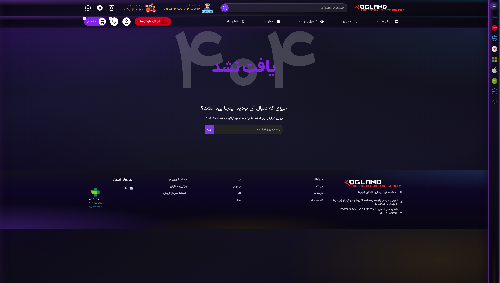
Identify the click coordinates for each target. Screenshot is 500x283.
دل (239, 193)
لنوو (239, 200)
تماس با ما (317, 200)
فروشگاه (318, 180)
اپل (239, 180)
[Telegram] (100, 8)
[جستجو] (225, 8)
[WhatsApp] (88, 8)
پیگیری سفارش (178, 186)
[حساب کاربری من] (126, 22)
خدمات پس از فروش (175, 193)
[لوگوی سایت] (379, 8)
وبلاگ (319, 186)
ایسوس (237, 186)
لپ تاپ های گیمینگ (149, 21)
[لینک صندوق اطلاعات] (188, 8)
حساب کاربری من (177, 180)
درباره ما (318, 193)
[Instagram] (112, 8)
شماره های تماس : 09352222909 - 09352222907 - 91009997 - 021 (367, 211)
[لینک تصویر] (372, 183)
